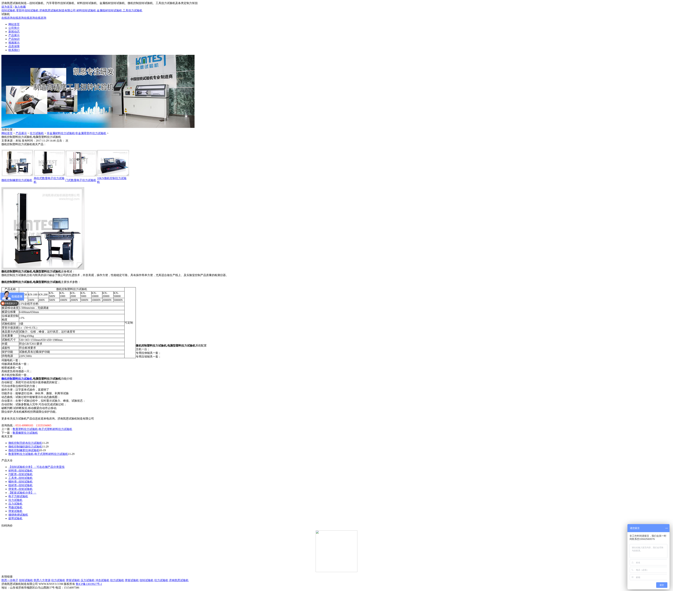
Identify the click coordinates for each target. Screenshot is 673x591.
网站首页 (14, 24)
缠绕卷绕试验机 (18, 514)
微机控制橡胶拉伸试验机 (23, 450)
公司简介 (14, 27)
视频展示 (14, 42)
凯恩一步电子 (9, 580)
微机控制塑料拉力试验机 (16, 378)
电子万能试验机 (18, 496)
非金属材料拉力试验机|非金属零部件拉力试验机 (76, 133)
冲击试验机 (102, 580)
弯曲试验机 (15, 507)
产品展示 (14, 35)
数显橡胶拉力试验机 (25, 432)
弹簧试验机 (15, 511)
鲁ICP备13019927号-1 (89, 583)
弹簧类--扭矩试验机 (20, 488)
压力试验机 (15, 503)
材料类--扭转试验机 (20, 470)
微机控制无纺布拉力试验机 (25, 442)
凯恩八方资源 (42, 580)
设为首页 (7, 6)
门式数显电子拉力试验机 (80, 180)
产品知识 (14, 38)
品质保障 (14, 46)
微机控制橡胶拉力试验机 (16, 180)
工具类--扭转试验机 (20, 477)
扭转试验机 (26, 580)
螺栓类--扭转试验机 (20, 481)
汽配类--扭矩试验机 (20, 474)
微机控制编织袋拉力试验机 (25, 446)
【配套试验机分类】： (22, 492)
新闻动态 (14, 31)
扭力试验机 (117, 580)
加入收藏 (20, 6)
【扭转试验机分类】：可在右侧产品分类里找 (36, 466)
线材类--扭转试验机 (20, 485)
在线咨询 (7, 17)
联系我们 (14, 50)
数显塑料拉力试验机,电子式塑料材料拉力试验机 (42, 429)
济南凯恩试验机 (179, 580)
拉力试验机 (37, 133)
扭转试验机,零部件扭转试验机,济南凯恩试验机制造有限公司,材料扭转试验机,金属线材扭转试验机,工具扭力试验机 (71, 10)
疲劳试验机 (15, 518)
